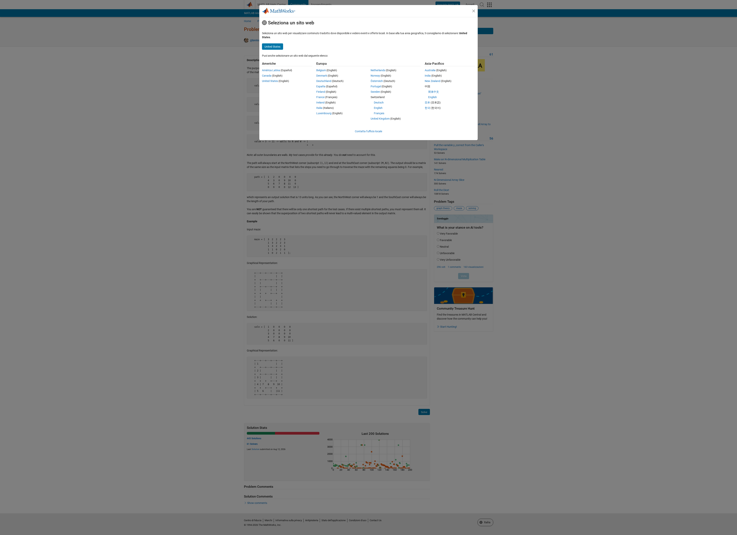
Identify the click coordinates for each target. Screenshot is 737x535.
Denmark (321, 75)
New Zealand (432, 81)
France (320, 97)
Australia (430, 70)
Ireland (320, 102)
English (378, 107)
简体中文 (433, 91)
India (428, 75)
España (320, 86)
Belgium (321, 70)
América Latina (271, 70)
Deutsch (379, 102)
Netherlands (378, 70)
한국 (427, 107)
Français (379, 113)
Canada (266, 75)
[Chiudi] (473, 11)
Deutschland (323, 81)
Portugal (376, 86)
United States (270, 81)
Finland (320, 91)
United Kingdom (380, 118)
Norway (375, 75)
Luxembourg (323, 113)
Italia (319, 107)
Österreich (377, 81)
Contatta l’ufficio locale (368, 131)
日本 (427, 102)
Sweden (375, 91)
